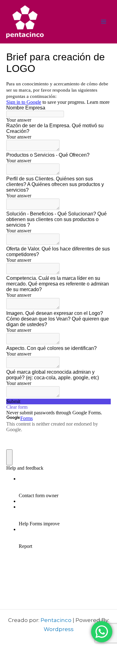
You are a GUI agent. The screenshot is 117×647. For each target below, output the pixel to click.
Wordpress (59, 629)
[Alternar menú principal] (104, 22)
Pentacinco (56, 620)
